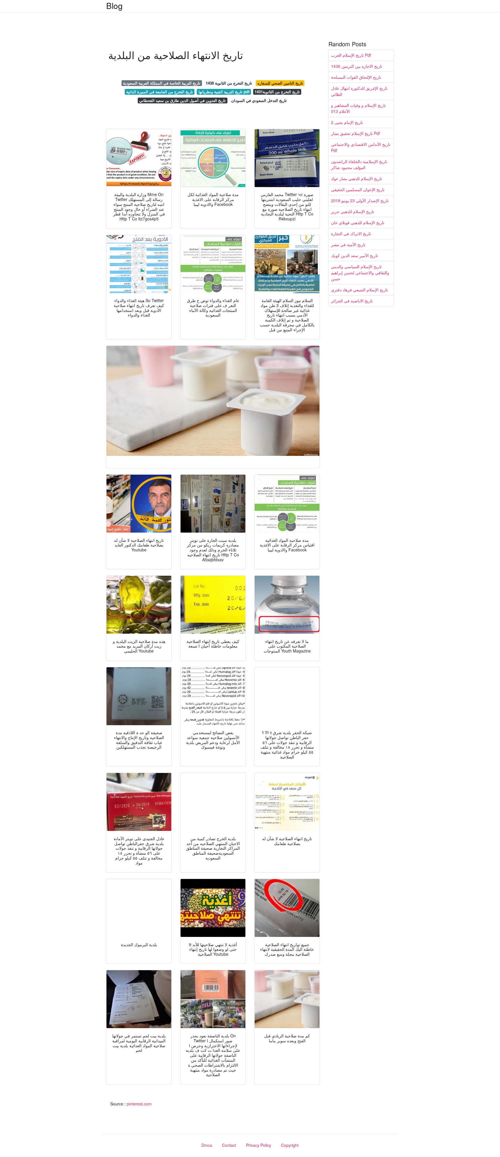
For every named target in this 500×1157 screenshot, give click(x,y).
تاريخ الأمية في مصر (348, 244)
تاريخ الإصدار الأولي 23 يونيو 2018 (360, 200)
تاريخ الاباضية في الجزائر (352, 301)
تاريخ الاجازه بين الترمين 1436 (356, 66)
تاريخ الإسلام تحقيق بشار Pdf (355, 133)
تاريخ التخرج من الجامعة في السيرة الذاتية (159, 91)
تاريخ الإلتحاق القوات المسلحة (356, 77)
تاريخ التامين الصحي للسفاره (280, 83)
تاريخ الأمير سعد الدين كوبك (354, 255)
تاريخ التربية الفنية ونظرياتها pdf (223, 91)
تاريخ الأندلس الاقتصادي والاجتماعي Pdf (360, 147)
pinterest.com (139, 1104)
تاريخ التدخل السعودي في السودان (259, 100)
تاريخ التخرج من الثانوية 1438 (229, 83)
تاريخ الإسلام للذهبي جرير (352, 211)
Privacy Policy (258, 1145)
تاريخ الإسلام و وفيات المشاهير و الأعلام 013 (358, 108)
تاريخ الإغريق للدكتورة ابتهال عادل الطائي (359, 91)
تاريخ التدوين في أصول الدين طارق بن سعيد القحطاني (182, 100)
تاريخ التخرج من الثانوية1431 (277, 91)
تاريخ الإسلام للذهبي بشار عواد (356, 178)
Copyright (290, 1145)
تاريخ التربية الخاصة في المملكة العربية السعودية (161, 83)
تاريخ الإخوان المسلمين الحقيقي (358, 189)
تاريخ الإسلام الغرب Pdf (351, 55)
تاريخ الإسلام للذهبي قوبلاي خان (357, 222)
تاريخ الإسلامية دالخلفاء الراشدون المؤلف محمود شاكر (359, 164)
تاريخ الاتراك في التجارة (351, 233)
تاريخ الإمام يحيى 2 (347, 122)
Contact (229, 1145)
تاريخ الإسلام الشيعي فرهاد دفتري (359, 290)
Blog (114, 5)
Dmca (206, 1145)
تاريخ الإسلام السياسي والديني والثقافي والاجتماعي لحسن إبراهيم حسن (360, 273)
